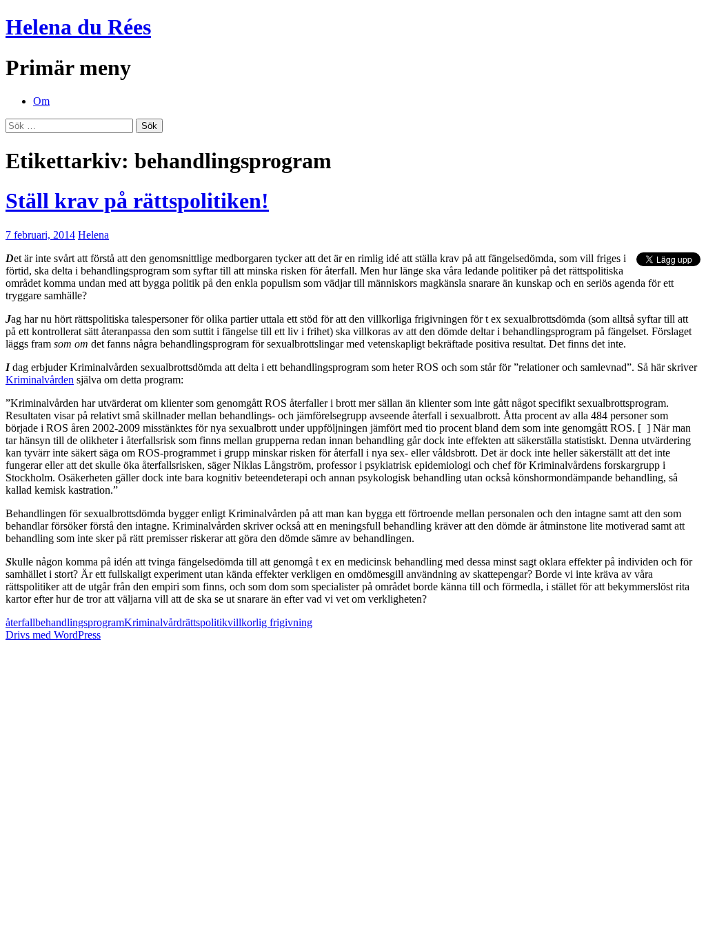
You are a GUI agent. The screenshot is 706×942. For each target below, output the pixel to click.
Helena (93, 235)
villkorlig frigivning (270, 622)
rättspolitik (205, 622)
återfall (20, 622)
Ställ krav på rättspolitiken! (137, 200)
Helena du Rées (78, 26)
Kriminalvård (153, 622)
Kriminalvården (40, 379)
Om (41, 101)
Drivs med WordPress (53, 635)
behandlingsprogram (79, 622)
